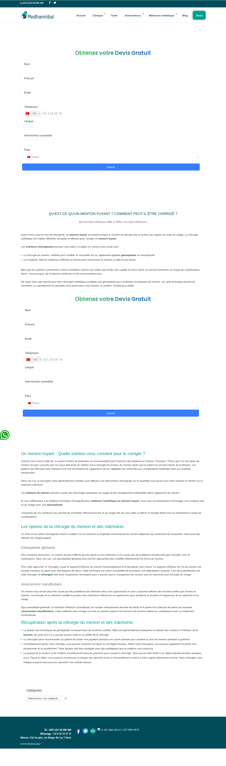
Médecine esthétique (161, 15)
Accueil (80, 15)
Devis (199, 15)
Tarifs (114, 15)
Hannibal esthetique (95, 221)
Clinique (98, 15)
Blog (185, 15)
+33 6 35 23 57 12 (62, 733)
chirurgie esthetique (135, 221)
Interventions (133, 15)
